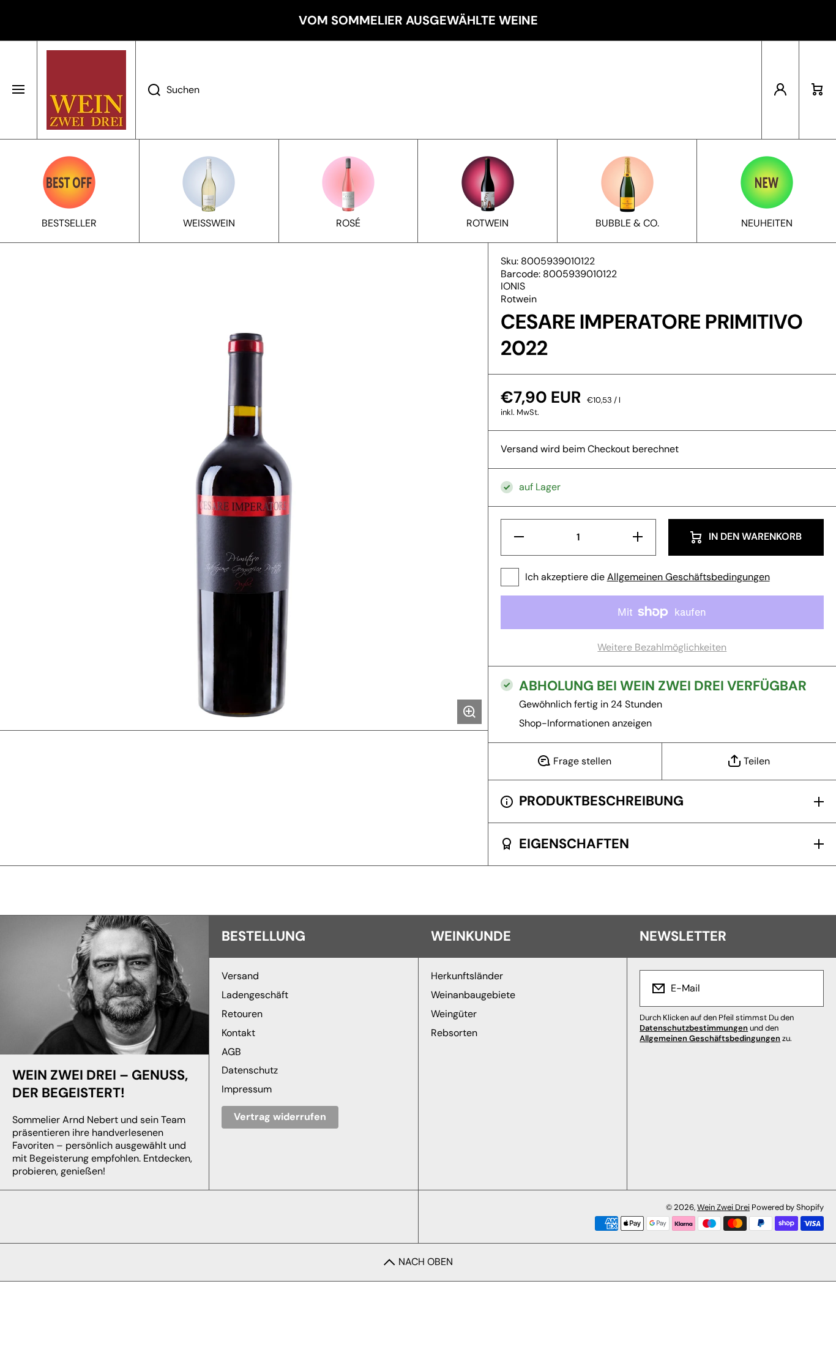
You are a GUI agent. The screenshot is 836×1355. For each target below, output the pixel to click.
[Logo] (86, 90)
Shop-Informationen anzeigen (585, 723)
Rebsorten (454, 1032)
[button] (817, 90)
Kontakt (238, 1032)
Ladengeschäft (255, 994)
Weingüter (454, 1013)
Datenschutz (250, 1070)
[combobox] (448, 90)
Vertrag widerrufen (280, 1116)
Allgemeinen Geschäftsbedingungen (688, 576)
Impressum (247, 1089)
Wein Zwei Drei (723, 1207)
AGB (231, 1051)
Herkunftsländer (467, 975)
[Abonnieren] (806, 988)
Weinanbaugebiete (473, 994)
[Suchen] (147, 90)
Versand (519, 449)
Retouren (242, 1013)
